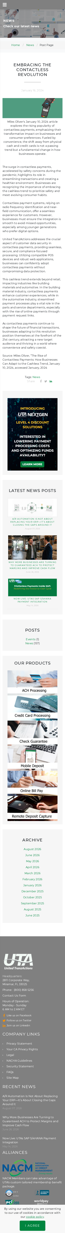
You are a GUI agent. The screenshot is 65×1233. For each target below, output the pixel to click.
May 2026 (32, 861)
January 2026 (32, 885)
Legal (10, 1055)
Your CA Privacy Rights (22, 1049)
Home (15, 45)
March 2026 (32, 873)
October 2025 (32, 897)
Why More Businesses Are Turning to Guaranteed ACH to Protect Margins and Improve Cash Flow (32, 565)
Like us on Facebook (19, 1015)
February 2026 (32, 879)
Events (31, 639)
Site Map (12, 1077)
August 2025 (32, 909)
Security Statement (20, 1066)
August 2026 (32, 849)
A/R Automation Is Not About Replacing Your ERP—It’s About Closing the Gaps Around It (32, 522)
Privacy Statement (19, 1043)
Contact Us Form (14, 995)
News (30, 45)
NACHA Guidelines (19, 1060)
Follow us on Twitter (19, 1020)
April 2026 (32, 867)
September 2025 (32, 903)
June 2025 (33, 915)
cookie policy (35, 1216)
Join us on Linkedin (18, 1025)
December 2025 (33, 891)
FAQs (10, 1072)
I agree (32, 1225)
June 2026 (32, 855)
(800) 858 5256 (24, 990)
